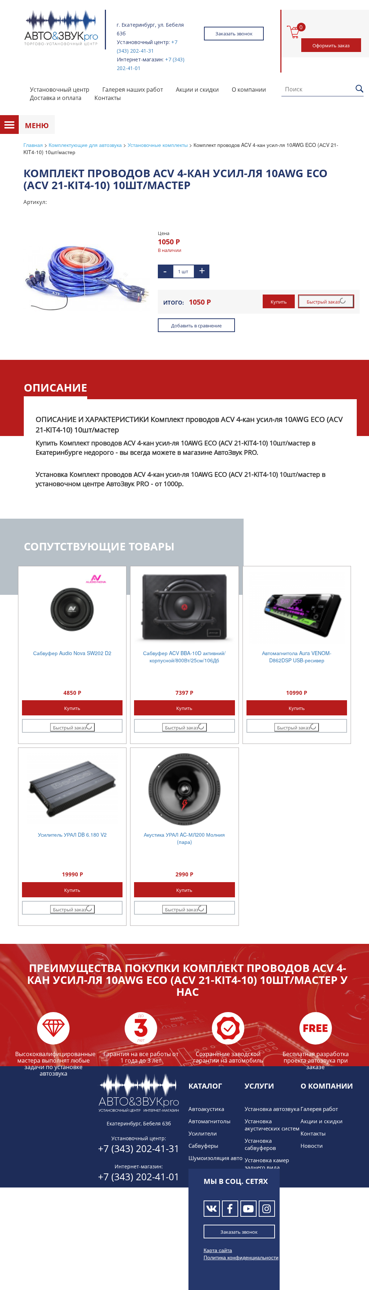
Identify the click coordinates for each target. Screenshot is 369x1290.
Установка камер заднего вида (267, 1163)
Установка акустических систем (272, 1124)
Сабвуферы (203, 1145)
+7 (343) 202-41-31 (138, 1148)
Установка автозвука (272, 1108)
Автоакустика (206, 1108)
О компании (249, 89)
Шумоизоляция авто (215, 1158)
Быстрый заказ (323, 301)
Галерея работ (319, 1108)
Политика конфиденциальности (241, 1257)
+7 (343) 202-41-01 (138, 1176)
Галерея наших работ (132, 89)
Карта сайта (218, 1250)
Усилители (202, 1133)
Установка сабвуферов (260, 1144)
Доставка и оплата (55, 98)
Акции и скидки (197, 89)
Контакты (107, 98)
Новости (312, 1145)
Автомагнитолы (209, 1121)
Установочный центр (59, 89)
